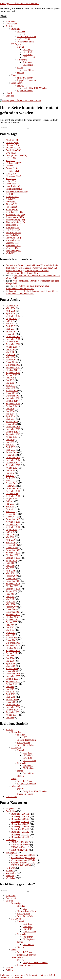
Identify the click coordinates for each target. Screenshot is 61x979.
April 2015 (10, 385)
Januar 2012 (11, 486)
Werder (12, 248)
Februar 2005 (12, 699)
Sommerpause (15, 217)
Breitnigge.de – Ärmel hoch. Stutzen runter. (19, 3)
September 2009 (13, 558)
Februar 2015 (12, 390)
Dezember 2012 (13, 457)
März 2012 (10, 480)
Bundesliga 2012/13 (20, 834)
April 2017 (10, 326)
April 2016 (10, 354)
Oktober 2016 (12, 341)
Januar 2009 (11, 578)
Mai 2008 (10, 599)
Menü (3, 16)
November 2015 (13, 367)
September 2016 (13, 344)
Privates (12, 201)
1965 (25, 34)
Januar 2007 (11, 640)
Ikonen (20, 67)
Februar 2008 (12, 607)
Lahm (11, 181)
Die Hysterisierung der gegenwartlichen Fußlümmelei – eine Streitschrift (27, 287)
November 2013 (13, 429)
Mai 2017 (10, 323)
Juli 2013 (10, 439)
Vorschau (12, 243)
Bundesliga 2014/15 (20, 837)
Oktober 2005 (12, 679)
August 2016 (11, 347)
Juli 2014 (10, 408)
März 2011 (10, 511)
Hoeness (12, 171)
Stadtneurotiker (12, 291)
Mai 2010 (10, 537)
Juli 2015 (10, 377)
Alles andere (17, 83)
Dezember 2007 (13, 612)
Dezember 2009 (13, 550)
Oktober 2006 (12, 648)
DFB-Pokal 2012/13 (20, 850)
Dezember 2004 (13, 704)
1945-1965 (27, 54)
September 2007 (13, 619)
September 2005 (13, 681)
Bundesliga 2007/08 (20, 821)
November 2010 (13, 522)
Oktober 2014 (12, 401)
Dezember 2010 (13, 519)
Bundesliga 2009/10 (20, 826)
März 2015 (10, 388)
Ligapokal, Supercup (26, 80)
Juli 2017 (10, 321)
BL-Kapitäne (28, 65)
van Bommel (13, 232)
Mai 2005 (10, 691)
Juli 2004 (10, 717)
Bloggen (12, 145)
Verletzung (13, 237)
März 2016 (10, 357)
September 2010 (13, 527)
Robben (12, 207)
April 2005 (10, 694)
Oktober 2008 (12, 586)
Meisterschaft (14, 189)
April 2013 (10, 447)
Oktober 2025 (12, 305)
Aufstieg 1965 (23, 39)
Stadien (20, 72)
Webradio (10, 875)
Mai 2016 (10, 352)
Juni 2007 (10, 627)
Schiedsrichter (14, 212)
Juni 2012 (10, 473)
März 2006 (10, 666)
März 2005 (10, 697)
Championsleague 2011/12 (23, 860)
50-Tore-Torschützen (26, 36)
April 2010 (10, 540)
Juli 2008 (10, 594)
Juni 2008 (10, 596)
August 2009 (11, 560)
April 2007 (10, 632)
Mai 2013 (10, 444)
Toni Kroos (13, 225)
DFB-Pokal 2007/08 (20, 844)
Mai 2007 (10, 630)
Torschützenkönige (25, 41)
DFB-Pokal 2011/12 (20, 847)
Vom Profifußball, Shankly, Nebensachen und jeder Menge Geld (28, 271)
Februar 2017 (12, 331)
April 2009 (10, 570)
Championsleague (16, 155)
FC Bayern (16, 44)
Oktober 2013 (12, 432)
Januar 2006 (11, 671)
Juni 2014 (10, 411)
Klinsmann (13, 176)
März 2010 (10, 542)
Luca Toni (13, 186)
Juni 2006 (10, 658)
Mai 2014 (10, 414)
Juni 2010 (10, 534)
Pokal (13, 75)
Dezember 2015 (13, 365)
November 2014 (13, 398)
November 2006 (13, 645)
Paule (11, 194)
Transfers (12, 227)
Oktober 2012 (12, 462)
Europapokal (11, 852)
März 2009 (10, 573)
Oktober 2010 (12, 524)
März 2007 (10, 635)
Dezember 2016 (13, 336)
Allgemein (10, 808)
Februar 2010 (12, 545)
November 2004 (13, 707)
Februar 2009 (12, 576)
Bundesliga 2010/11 (20, 829)
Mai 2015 (10, 383)
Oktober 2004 (12, 709)
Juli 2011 (10, 501)
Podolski (12, 196)
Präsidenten (28, 62)
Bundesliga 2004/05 (20, 814)
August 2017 (11, 318)
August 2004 (11, 715)
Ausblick (12, 142)
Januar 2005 (11, 702)
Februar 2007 (12, 637)
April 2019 (10, 311)
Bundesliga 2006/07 (20, 819)
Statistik (9, 26)
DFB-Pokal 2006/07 (20, 842)
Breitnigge (13, 147)
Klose (11, 178)
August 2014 (11, 406)
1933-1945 (27, 52)
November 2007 (13, 614)
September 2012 (13, 465)
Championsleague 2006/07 (23, 855)
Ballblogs (10, 96)
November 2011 (13, 491)
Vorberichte (13, 240)
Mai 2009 (10, 568)
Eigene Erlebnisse (25, 90)
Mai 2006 (10, 661)
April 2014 (10, 416)
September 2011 (13, 496)
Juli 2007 (10, 625)
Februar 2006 (12, 668)
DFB (11, 158)
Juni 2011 (10, 504)
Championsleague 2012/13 (23, 862)
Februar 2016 (12, 359)
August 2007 (11, 622)
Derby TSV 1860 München (35, 88)
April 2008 (10, 601)
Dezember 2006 (13, 643)
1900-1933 (27, 49)
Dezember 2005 (13, 673)
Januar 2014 (11, 424)
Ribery (11, 204)
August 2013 (11, 437)
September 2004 (13, 712)
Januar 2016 (11, 362)
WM (10, 253)
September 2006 (13, 650)
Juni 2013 (10, 442)
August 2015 (11, 375)
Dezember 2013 (13, 426)
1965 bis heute (29, 57)
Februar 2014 (12, 421)
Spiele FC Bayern (25, 77)
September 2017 (13, 316)
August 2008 (11, 591)
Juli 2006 (10, 655)
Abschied (12, 140)
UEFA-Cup (13, 230)
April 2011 (10, 509)
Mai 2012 (10, 475)
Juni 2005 (10, 689)
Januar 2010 (11, 547)
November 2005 (13, 676)
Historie (9, 93)
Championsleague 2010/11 (23, 857)
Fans (10, 160)
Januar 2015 (11, 393)
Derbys (20, 85)
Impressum (10, 21)
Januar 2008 (11, 609)
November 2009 (13, 552)
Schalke (12, 209)
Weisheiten (13, 245)
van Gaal (12, 235)
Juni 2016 (10, 349)
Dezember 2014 (13, 395)
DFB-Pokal (11, 839)
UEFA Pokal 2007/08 (21, 865)
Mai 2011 (10, 506)
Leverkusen (13, 183)
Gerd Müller (28, 70)
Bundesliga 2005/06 (20, 816)
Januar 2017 (11, 334)
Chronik (20, 47)
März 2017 (10, 329)
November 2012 (13, 460)
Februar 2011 (12, 514)
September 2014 (13, 403)
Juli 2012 (10, 470)
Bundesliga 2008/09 (20, 824)
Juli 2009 (10, 563)
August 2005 (11, 684)
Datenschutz (11, 23)
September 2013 (13, 434)
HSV (11, 173)
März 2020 (10, 308)
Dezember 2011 (13, 488)
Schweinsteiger (15, 214)
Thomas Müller (15, 222)
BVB (11, 153)
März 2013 (10, 450)
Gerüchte (12, 165)
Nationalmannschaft (17, 191)
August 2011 (11, 498)
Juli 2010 (10, 532)
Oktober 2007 (12, 617)
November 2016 (13, 339)
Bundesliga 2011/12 (20, 832)
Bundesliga (16, 29)
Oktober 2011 (12, 493)
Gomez (11, 168)
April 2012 (10, 478)
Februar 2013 (12, 452)
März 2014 (10, 419)
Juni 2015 (10, 380)
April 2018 (10, 313)
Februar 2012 (12, 483)
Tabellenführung (15, 219)
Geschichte (22, 59)
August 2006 (11, 653)
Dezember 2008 (13, 581)
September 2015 (13, 372)
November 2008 (13, 583)
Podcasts (9, 870)
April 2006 (10, 663)
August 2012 (11, 468)
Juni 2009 (10, 565)
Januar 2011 (11, 516)
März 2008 (10, 604)
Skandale (21, 31)
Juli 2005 (10, 686)
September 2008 (13, 589)
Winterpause (14, 250)
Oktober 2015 (12, 370)
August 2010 (11, 529)
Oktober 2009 (12, 555)
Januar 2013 (11, 455)
